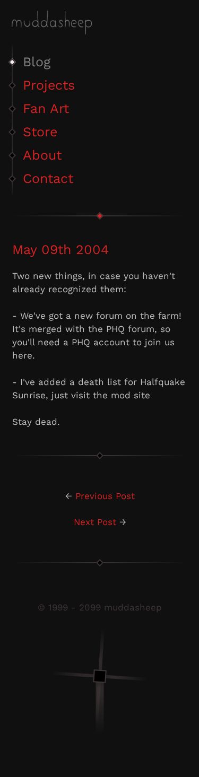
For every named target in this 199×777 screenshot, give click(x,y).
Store (40, 131)
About (42, 155)
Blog (36, 61)
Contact (48, 178)
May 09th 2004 (60, 249)
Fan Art (46, 108)
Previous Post (105, 496)
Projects (49, 85)
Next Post (95, 522)
